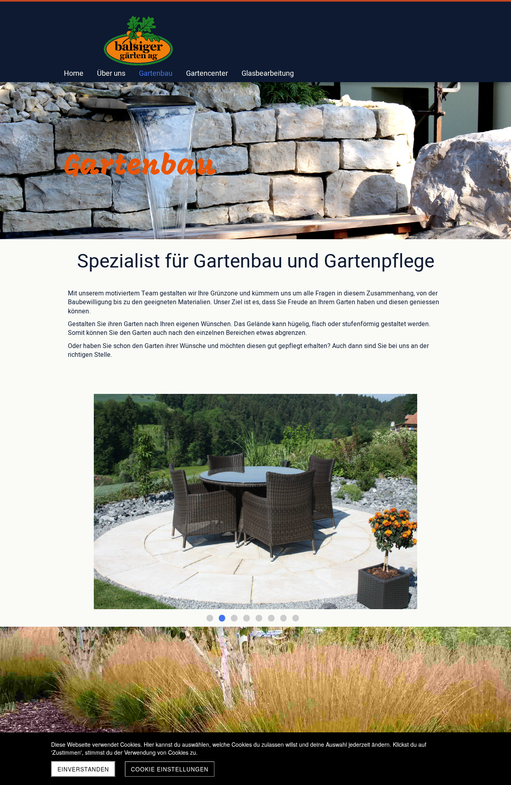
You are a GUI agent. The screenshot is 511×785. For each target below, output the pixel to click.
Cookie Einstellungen (169, 769)
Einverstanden (83, 769)
